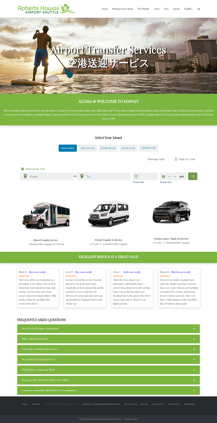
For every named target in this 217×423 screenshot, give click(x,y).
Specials (146, 404)
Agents (176, 8)
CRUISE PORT (148, 147)
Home (105, 8)
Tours (157, 8)
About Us (38, 404)
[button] (104, 91)
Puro (136, 419)
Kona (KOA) (108, 148)
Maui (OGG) (88, 148)
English (187, 8)
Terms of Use (160, 404)
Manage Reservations (122, 8)
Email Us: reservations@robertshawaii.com (103, 404)
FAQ (166, 8)
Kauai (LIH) (128, 148)
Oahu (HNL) (68, 148)
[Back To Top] (209, 415)
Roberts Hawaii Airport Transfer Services (104, 419)
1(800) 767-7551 (132, 404)
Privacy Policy (176, 404)
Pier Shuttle (143, 8)
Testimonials (189, 404)
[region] (108, 56)
